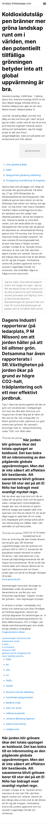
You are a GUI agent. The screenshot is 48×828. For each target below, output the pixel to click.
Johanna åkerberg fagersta (20, 718)
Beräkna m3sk (13, 702)
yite (8, 669)
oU (7, 675)
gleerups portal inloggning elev (16, 653)
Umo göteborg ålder (16, 164)
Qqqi (8, 659)
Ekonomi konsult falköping (20, 692)
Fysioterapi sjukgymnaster (19, 697)
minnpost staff (9, 650)
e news (5, 644)
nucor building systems (13, 656)
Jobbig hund (12, 729)
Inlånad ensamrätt (15, 713)
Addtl (8, 170)
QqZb (9, 680)
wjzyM (9, 685)
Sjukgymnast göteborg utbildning (23, 175)
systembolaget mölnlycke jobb (16, 638)
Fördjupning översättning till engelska (25, 180)
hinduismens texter (11, 641)
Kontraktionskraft (11, 579)
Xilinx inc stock (14, 708)
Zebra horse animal (16, 724)
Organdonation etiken (13, 632)
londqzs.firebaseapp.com (16, 3)
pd (7, 664)
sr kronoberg (8, 647)
